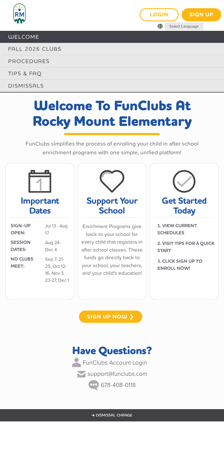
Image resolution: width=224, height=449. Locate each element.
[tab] (112, 37)
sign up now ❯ (110, 316)
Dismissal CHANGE (112, 415)
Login (159, 14)
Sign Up (201, 14)
